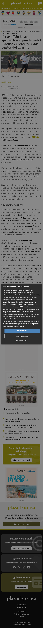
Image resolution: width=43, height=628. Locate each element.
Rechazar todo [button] (22, 336)
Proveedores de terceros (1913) (13, 307)
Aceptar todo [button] (22, 331)
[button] (21, 341)
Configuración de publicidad (20, 321)
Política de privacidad (17, 326)
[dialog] (21, 314)
